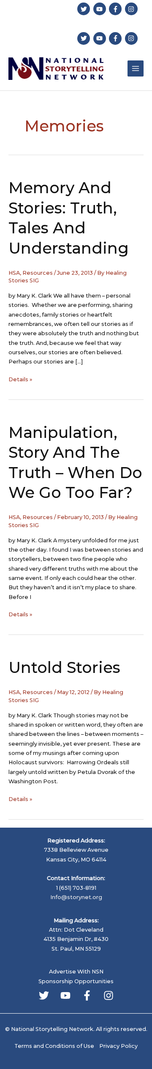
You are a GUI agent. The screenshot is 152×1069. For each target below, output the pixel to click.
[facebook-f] (116, 9)
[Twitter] (44, 995)
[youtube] (100, 9)
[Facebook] (87, 995)
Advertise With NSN (76, 971)
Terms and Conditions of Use (54, 1046)
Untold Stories (64, 667)
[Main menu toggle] (136, 68)
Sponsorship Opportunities (76, 981)
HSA (14, 273)
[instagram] (132, 9)
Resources (37, 273)
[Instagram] (108, 995)
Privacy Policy (118, 1046)
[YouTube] (65, 995)
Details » (20, 380)
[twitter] (84, 9)
